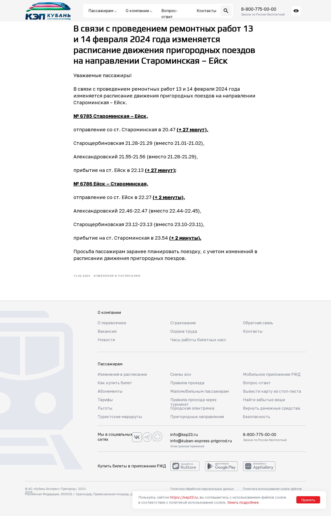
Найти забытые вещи (264, 399)
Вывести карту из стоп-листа (272, 391)
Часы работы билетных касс (198, 339)
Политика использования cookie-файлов (272, 489)
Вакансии (107, 331)
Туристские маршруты (120, 416)
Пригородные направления (197, 416)
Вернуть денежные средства (271, 408)
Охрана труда (183, 331)
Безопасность (256, 416)
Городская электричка (192, 408)
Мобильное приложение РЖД (271, 374)
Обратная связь (258, 322)
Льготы (105, 408)
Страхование (183, 322)
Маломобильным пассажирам (199, 391)
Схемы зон (180, 374)
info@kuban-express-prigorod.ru (201, 440)
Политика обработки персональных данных (202, 489)
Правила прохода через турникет (193, 402)
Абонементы (110, 391)
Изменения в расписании (122, 374)
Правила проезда (187, 382)
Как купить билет (115, 382)
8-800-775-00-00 (258, 9)
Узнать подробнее (243, 502)
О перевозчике (112, 322)
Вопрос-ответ (257, 382)
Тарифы (105, 399)
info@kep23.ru (184, 434)
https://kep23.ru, (184, 497)
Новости (106, 339)
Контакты (253, 331)
